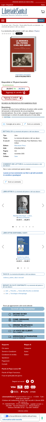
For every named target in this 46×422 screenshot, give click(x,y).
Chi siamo (5, 348)
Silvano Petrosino (24, 259)
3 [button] (20, 227)
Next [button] (43, 205)
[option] (23, 208)
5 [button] (26, 227)
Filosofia (15, 25)
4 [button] (23, 227)
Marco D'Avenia (23, 217)
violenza (6, 277)
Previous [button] (3, 205)
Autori (26, 351)
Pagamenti (5, 361)
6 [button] (30, 227)
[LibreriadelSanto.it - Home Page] (14, 12)
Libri (10, 25)
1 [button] (13, 227)
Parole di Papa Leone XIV (11, 369)
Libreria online (23, 411)
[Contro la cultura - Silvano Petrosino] (23, 245)
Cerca (41, 20)
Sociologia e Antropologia (18, 293)
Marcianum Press (20, 145)
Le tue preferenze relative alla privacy (22, 416)
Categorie (27, 348)
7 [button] (33, 227)
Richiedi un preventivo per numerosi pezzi (19, 103)
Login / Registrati (7, 5)
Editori (26, 354)
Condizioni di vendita (9, 354)
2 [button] (16, 227)
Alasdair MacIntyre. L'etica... (23, 216)
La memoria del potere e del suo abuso (22, 26)
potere (11, 277)
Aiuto (43, 5)
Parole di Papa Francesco (11, 372)
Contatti (4, 364)
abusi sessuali (19, 277)
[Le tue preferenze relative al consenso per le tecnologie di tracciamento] (42, 418)
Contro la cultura (23, 257)
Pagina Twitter (32, 381)
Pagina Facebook (27, 381)
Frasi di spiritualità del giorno (12, 376)
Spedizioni (5, 358)
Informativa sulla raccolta (12, 419)
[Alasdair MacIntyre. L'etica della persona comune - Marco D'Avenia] (23, 204)
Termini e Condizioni (9, 351)
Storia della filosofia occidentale (30, 25)
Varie (16, 156)
